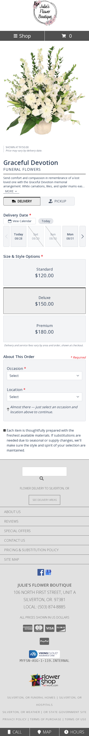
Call (16, 732)
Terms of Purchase (45, 719)
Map (46, 732)
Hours (76, 732)
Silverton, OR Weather (21, 712)
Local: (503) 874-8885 (44, 607)
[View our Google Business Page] (48, 574)
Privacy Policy (14, 719)
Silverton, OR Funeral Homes (31, 697)
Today (46, 221)
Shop (25, 35)
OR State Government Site (65, 712)
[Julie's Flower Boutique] (44, 25)
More (9, 191)
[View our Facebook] (40, 574)
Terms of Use (75, 719)
